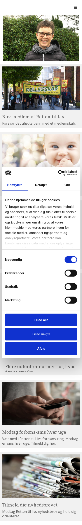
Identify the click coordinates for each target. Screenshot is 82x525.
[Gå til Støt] (41, 156)
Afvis (41, 348)
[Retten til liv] (15, 7)
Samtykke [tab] (14, 184)
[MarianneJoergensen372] (41, 37)
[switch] (71, 272)
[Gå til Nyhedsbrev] (41, 476)
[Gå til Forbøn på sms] (41, 403)
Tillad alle (41, 320)
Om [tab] (67, 184)
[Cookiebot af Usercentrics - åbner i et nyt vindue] (58, 173)
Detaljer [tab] (41, 184)
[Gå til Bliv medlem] (41, 88)
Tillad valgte (41, 334)
